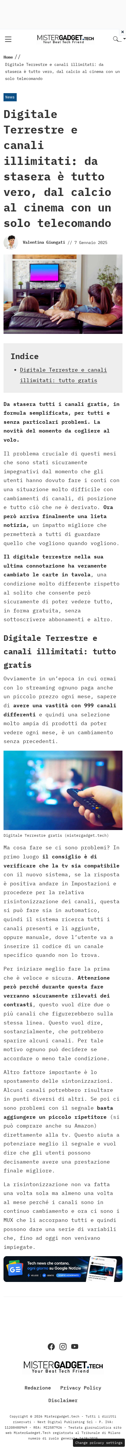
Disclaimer (63, 1400)
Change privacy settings (98, 1442)
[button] (119, 39)
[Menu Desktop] (8, 39)
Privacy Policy (80, 1387)
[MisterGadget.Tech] (65, 38)
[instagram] (63, 1346)
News (10, 97)
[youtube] (74, 1346)
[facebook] (51, 1346)
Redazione (38, 1387)
